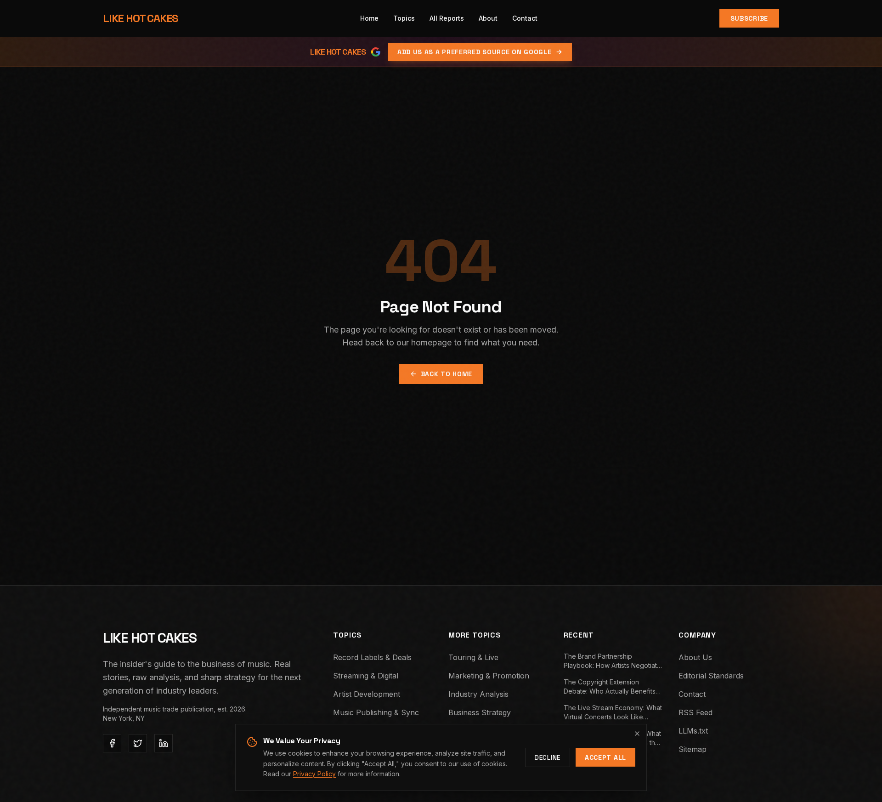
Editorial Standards (711, 675)
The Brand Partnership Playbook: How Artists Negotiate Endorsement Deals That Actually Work (613, 661)
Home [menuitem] (369, 18)
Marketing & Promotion (488, 675)
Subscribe (749, 18)
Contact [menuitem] (524, 18)
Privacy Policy (314, 774)
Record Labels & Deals (372, 657)
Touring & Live (473, 657)
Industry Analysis (478, 694)
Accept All (605, 757)
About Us (695, 657)
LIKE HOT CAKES (140, 18)
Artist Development (366, 694)
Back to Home (446, 374)
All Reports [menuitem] (447, 18)
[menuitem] (404, 18)
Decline (547, 757)
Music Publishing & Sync (376, 712)
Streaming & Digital (365, 675)
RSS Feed (695, 712)
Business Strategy (479, 712)
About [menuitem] (488, 18)
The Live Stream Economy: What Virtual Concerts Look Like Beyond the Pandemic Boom (613, 713)
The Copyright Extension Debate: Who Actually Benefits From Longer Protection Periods (612, 687)
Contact (692, 694)
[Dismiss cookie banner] (637, 733)
